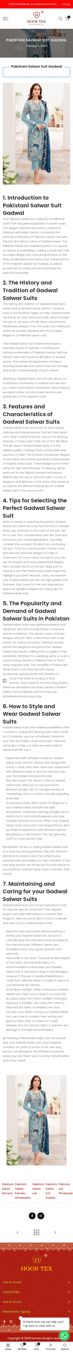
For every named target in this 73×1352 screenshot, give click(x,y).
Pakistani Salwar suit (38, 1188)
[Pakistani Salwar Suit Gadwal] (36, 1120)
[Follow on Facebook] (32, 1215)
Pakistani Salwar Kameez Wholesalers (23, 1190)
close (66, 4)
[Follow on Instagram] (40, 1215)
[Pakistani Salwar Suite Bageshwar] (55, 1233)
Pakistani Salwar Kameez (7, 1188)
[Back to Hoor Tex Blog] (36, 1233)
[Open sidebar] (4, 680)
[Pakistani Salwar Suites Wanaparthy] (17, 1233)
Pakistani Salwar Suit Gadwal (51, 1190)
